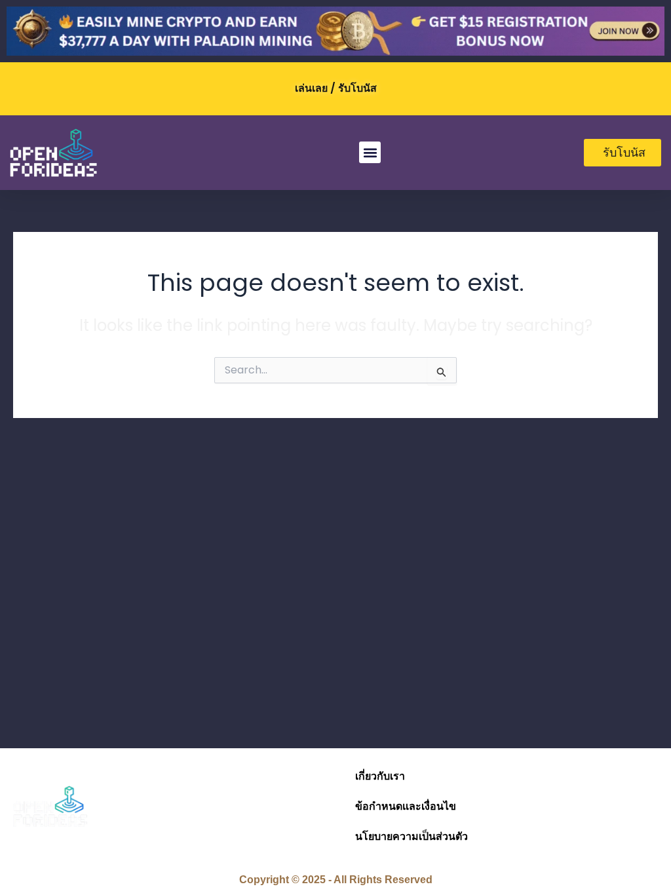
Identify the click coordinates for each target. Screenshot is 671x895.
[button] (370, 152)
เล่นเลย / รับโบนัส (336, 88)
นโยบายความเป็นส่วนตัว (411, 836)
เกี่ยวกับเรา (380, 776)
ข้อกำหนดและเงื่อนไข (405, 806)
